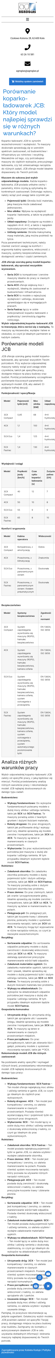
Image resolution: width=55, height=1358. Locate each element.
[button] (27, 19)
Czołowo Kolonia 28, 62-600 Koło (27, 38)
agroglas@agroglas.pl (27, 71)
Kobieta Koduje (33, 1350)
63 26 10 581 (27, 54)
